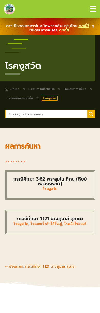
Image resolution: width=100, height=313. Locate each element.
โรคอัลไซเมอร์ (75, 224)
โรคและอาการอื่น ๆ (75, 89)
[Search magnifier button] (91, 114)
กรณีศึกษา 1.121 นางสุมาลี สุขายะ (50, 218)
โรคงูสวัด (50, 189)
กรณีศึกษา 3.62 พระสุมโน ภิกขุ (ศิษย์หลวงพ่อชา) (50, 181)
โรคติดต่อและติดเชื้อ (20, 98)
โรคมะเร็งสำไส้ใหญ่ (46, 224)
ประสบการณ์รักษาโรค (41, 89)
